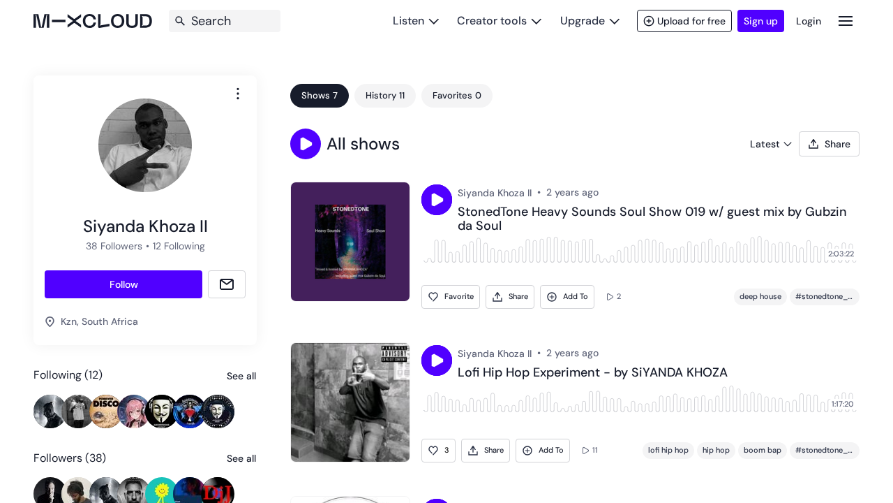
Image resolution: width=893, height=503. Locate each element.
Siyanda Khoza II (495, 193)
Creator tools (492, 20)
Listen (408, 20)
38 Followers (114, 246)
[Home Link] (92, 21)
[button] (305, 144)
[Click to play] (436, 199)
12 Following (179, 246)
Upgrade (582, 20)
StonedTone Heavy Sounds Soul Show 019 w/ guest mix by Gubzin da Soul (652, 219)
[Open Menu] (845, 20)
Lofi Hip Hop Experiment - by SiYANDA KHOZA (593, 373)
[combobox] (238, 94)
